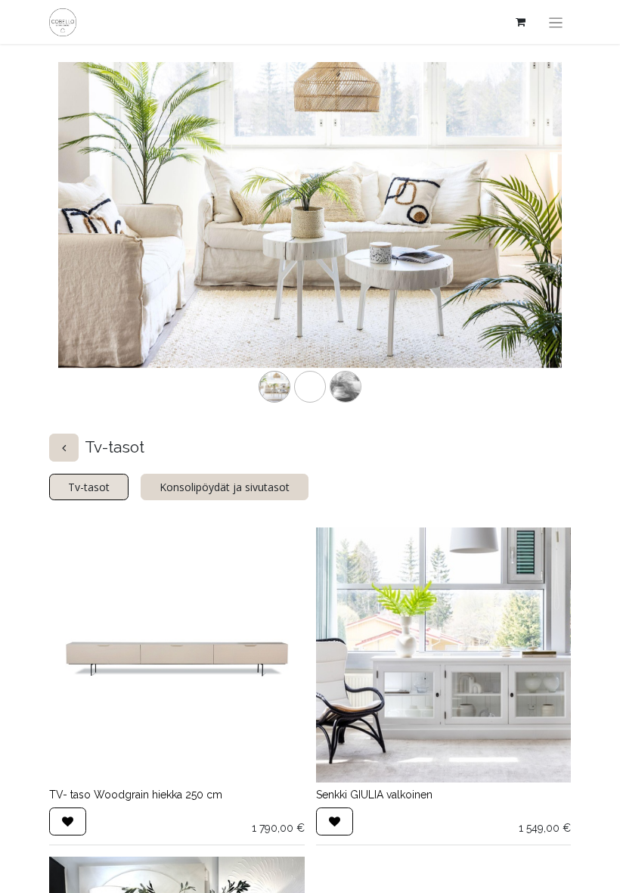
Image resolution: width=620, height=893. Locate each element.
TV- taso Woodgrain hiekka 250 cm (135, 795)
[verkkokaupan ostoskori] (521, 22)
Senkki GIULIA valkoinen (374, 795)
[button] (67, 821)
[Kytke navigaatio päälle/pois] (556, 22)
